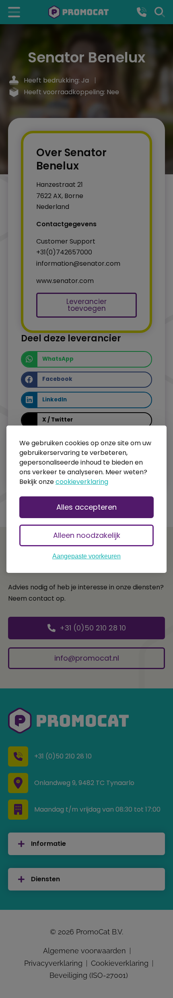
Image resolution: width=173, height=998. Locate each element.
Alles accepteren (86, 507)
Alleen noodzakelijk (86, 535)
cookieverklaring (82, 481)
